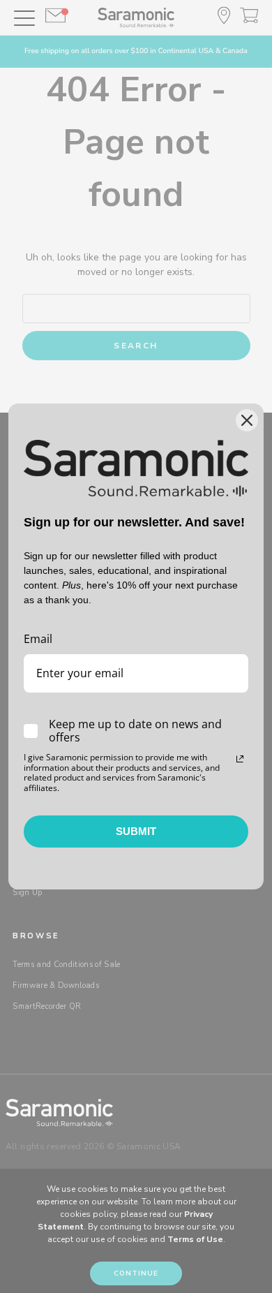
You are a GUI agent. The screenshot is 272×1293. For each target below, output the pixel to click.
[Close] (247, 420)
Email (38, 638)
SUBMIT (136, 831)
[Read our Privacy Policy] (240, 759)
